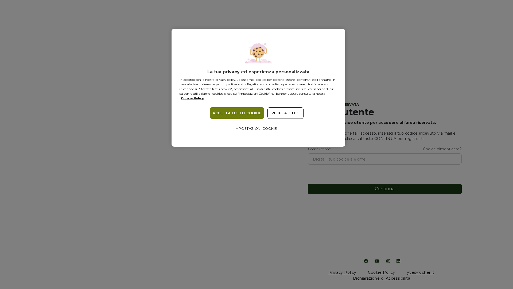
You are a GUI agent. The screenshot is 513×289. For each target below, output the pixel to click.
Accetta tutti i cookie (237, 113)
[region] (258, 88)
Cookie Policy (192, 98)
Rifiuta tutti (285, 113)
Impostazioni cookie (256, 129)
